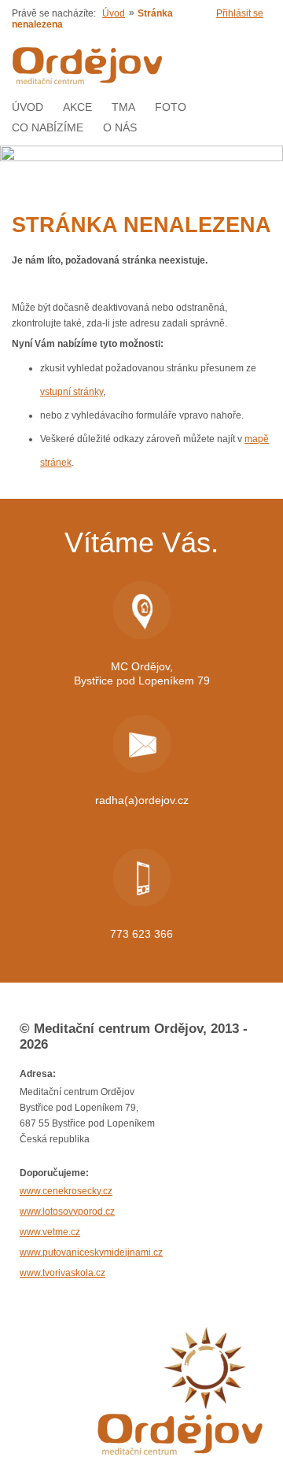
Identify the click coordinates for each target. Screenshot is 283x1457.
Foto (170, 107)
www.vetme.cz (50, 1232)
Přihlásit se (239, 13)
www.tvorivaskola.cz (62, 1272)
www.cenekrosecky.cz (66, 1191)
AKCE (77, 107)
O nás (120, 127)
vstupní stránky (71, 391)
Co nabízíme (47, 127)
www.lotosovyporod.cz (67, 1211)
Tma (123, 107)
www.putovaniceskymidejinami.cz (91, 1252)
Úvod (113, 13)
